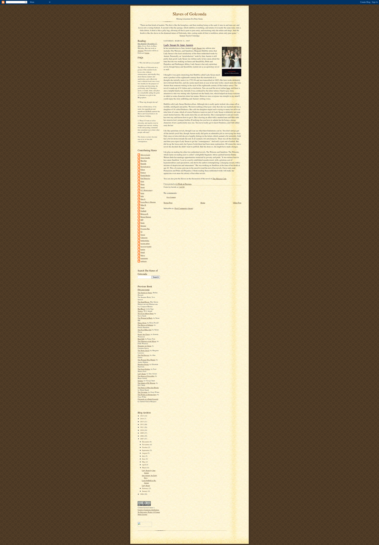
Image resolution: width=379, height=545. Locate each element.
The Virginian (142, 392)
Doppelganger (145, 166)
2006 (142, 494)
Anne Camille (145, 158)
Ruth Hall (141, 339)
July (143, 456)
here (228, 88)
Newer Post (168, 202)
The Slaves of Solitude (145, 325)
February (145, 488)
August (144, 453)
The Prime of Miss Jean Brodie (148, 387)
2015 (142, 416)
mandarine (144, 258)
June (144, 459)
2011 (142, 427)
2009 (142, 433)
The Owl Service (143, 355)
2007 (142, 439)
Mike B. (143, 205)
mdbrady (144, 261)
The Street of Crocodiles (146, 376)
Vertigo (140, 311)
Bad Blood (141, 309)
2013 (142, 421)
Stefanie (143, 226)
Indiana (140, 380)
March (144, 467)
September (146, 450)
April (144, 464)
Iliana (142, 184)
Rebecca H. (144, 214)
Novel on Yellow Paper (146, 313)
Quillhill (143, 211)
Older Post (237, 202)
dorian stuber (145, 243)
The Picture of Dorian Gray (147, 394)
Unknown (144, 237)
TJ (141, 231)
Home (202, 202)
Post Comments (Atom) (184, 208)
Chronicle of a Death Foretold (148, 399)
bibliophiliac (145, 240)
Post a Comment (171, 197)
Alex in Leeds (145, 155)
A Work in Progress (183, 184)
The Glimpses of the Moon (147, 341)
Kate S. (143, 199)
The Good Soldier (144, 369)
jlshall (143, 252)
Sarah (142, 223)
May (144, 462)
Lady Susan (142, 374)
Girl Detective (145, 178)
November (146, 444)
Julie (142, 196)
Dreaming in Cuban (144, 346)
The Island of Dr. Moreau (146, 383)
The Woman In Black (145, 318)
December (146, 442)
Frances (143, 172)
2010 (142, 430)
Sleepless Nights (143, 364)
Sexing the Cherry (144, 334)
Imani (143, 187)
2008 (142, 436)
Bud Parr (144, 160)
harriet (143, 249)
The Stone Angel (143, 350)
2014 (142, 418)
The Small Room (143, 302)
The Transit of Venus (145, 292)
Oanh (142, 208)
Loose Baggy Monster (148, 202)
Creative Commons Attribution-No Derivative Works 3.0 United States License (149, 512)
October (145, 447)
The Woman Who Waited (146, 360)
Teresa (143, 234)
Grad (142, 181)
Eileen (143, 169)
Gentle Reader (145, 175)
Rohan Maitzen (146, 217)
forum (147, 53)
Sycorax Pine (145, 229)
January (145, 491)
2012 (142, 424)
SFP (142, 220)
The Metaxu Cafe (219, 178)
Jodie (142, 193)
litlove (143, 255)
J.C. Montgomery (147, 190)
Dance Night (142, 323)
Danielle (143, 163)
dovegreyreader (146, 246)
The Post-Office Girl (144, 330)
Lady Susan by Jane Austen (148, 471)
